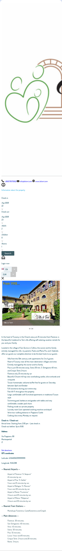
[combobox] (10, 269)
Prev (6, 303)
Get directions (7, 450)
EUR (4, 274)
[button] (8, 253)
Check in (5, 198)
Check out (5, 211)
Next (55, 303)
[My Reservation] (3, 258)
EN (6, 269)
